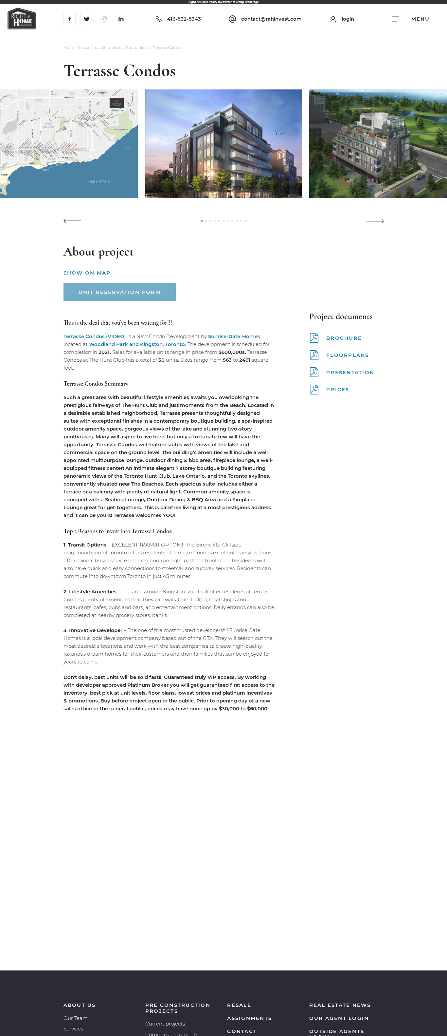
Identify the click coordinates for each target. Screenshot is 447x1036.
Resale (239, 1005)
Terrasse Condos (167, 47)
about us (79, 1005)
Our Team (75, 1018)
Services (73, 1028)
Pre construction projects (99, 47)
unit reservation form (120, 292)
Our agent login (339, 1018)
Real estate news (340, 1005)
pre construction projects (177, 1008)
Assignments (249, 1018)
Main (68, 47)
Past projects (137, 47)
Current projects (165, 1023)
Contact (242, 1031)
